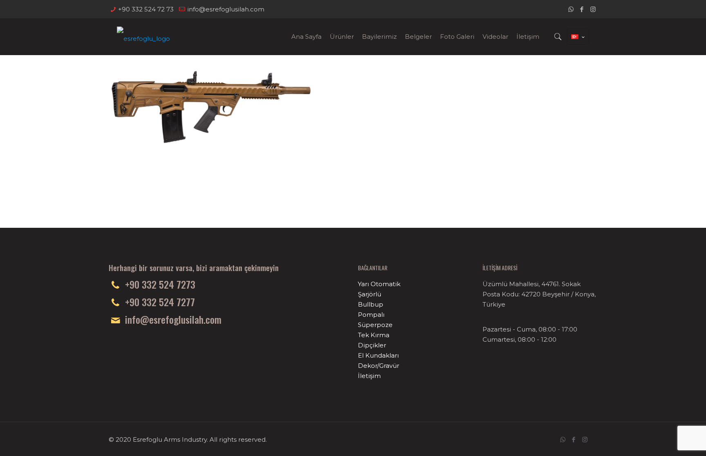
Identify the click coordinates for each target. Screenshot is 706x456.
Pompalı (371, 314)
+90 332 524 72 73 (146, 9)
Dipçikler (372, 345)
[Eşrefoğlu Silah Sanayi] (143, 36)
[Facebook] (582, 9)
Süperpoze (375, 325)
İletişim (369, 376)
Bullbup (370, 304)
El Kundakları (378, 355)
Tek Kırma (373, 335)
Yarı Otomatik (379, 284)
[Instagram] (593, 9)
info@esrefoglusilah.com (225, 9)
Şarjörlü (369, 294)
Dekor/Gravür (378, 365)
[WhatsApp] (571, 9)
